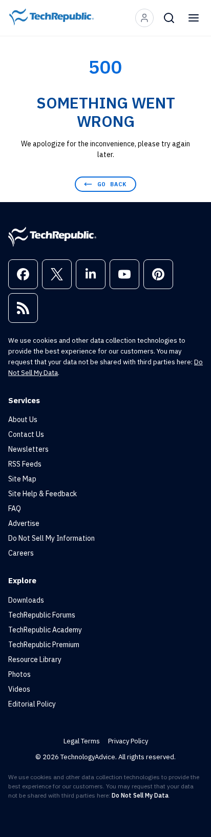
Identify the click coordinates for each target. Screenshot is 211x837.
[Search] (169, 18)
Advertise (23, 523)
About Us (22, 419)
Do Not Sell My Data (140, 795)
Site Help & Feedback (42, 493)
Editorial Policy (32, 704)
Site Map (22, 478)
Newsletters (28, 449)
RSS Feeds (24, 464)
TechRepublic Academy (45, 629)
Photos (19, 674)
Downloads (26, 600)
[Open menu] (193, 18)
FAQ (14, 508)
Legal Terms (82, 741)
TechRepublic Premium (43, 644)
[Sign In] (144, 18)
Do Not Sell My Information (51, 538)
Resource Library (34, 659)
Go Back (111, 184)
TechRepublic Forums (41, 615)
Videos (19, 689)
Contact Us (26, 434)
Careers (21, 553)
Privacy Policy (128, 741)
